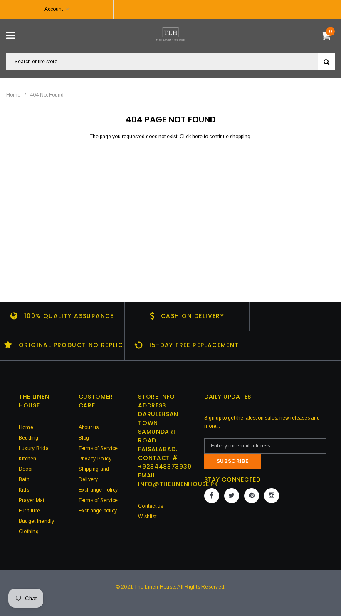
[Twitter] (231, 495)
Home (13, 95)
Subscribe (233, 461)
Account (53, 9)
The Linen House (154, 587)
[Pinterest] (251, 495)
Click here (192, 136)
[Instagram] (271, 495)
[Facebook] (211, 495)
